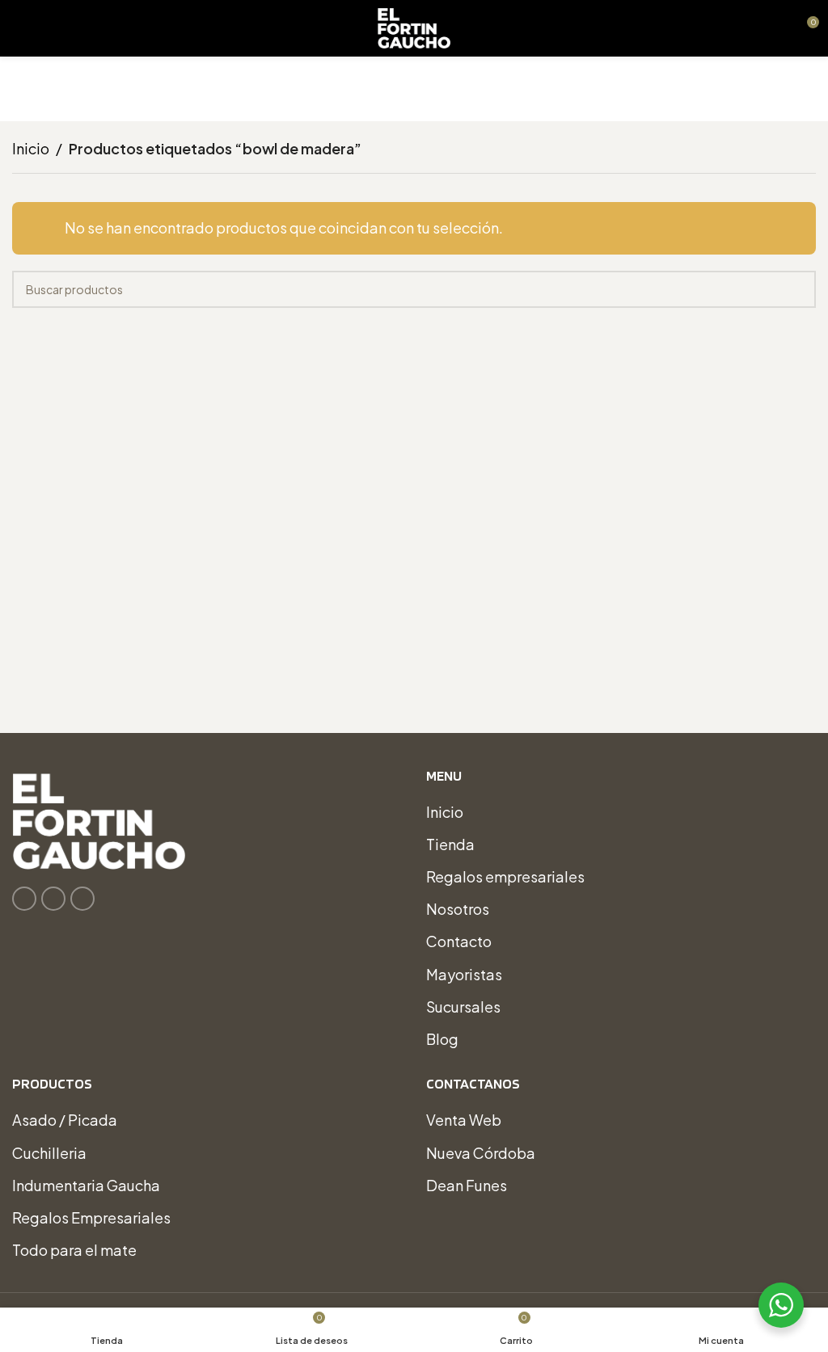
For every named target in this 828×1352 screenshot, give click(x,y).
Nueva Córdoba (480, 1153)
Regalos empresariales (505, 876)
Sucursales (463, 1006)
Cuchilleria (49, 1153)
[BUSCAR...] (797, 289)
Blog (442, 1039)
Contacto (459, 941)
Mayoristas (464, 974)
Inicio (30, 148)
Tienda (450, 844)
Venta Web (463, 1119)
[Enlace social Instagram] (53, 899)
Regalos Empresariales (91, 1217)
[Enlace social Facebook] (24, 899)
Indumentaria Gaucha (86, 1185)
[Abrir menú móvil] (18, 28)
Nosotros (457, 908)
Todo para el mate (74, 1249)
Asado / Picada (64, 1119)
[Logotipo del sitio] (414, 26)
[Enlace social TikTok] (82, 899)
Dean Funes (466, 1185)
